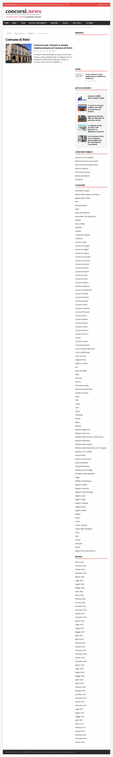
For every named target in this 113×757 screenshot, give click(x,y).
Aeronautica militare (82, 191)
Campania (78, 238)
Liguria (77, 411)
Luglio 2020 (79, 580)
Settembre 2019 (81, 617)
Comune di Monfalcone (83, 290)
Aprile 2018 (79, 680)
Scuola (65, 23)
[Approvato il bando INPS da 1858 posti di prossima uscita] (82, 118)
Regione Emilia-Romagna (84, 492)
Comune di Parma (81, 301)
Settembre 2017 (81, 705)
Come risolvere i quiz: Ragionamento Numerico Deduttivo (96, 76)
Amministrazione (81, 205)
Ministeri (54, 23)
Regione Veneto (81, 510)
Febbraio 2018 (80, 687)
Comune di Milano (81, 283)
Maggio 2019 (80, 632)
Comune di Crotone (82, 264)
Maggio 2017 (80, 716)
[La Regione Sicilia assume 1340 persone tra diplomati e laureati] (82, 128)
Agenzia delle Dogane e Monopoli (87, 194)
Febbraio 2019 (80, 643)
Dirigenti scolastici (81, 363)
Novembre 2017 (81, 698)
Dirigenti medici (80, 360)
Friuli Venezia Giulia (82, 385)
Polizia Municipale (81, 463)
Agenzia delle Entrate (82, 198)
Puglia (77, 477)
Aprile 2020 (79, 591)
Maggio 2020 (80, 588)
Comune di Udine (81, 327)
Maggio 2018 (80, 676)
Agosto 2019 (79, 621)
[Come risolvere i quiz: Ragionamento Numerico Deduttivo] (79, 76)
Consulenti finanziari (82, 345)
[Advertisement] (91, 51)
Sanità (77, 518)
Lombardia (79, 415)
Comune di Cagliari (82, 249)
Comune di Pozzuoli (82, 312)
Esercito (78, 382)
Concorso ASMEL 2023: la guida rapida (96, 97)
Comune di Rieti (80, 316)
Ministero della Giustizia (83, 444)
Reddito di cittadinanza (83, 481)
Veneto (77, 547)
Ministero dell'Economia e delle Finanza (89, 437)
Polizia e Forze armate (37, 23)
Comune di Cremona (82, 261)
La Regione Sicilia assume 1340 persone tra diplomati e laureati (96, 128)
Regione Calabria (81, 485)
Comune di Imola (81, 275)
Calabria (78, 231)
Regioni (77, 514)
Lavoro (77, 404)
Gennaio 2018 (80, 691)
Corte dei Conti (80, 356)
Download (79, 179)
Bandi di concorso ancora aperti (86, 161)
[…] (61, 62)
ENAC (77, 374)
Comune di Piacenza (82, 308)
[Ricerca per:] (96, 27)
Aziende (78, 220)
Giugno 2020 (79, 584)
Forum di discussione (82, 172)
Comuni (31, 33)
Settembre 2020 (81, 573)
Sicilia (77, 532)
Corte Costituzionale (82, 352)
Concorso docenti (81, 341)
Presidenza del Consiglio (83, 470)
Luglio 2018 (79, 669)
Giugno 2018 (79, 672)
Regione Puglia (80, 499)
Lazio (77, 407)
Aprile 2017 (79, 720)
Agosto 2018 (79, 665)
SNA (76, 536)
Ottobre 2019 (80, 613)
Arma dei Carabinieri (82, 213)
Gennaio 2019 (80, 647)
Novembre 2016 (81, 738)
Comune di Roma (81, 323)
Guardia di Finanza (81, 393)
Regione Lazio (80, 496)
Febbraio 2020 (80, 599)
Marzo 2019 (79, 639)
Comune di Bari (80, 242)
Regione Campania (82, 488)
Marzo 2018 (79, 683)
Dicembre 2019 (80, 606)
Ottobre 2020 (80, 569)
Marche (78, 418)
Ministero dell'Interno (82, 441)
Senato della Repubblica (83, 529)
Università (78, 543)
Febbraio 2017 (80, 727)
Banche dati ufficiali (82, 176)
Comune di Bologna (82, 246)
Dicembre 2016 (80, 735)
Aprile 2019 (79, 636)
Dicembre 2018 (80, 650)
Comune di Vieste (81, 334)
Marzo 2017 (79, 724)
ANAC (77, 209)
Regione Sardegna (81, 503)
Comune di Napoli (81, 294)
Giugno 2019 (79, 628)
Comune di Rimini (81, 319)
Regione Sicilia (80, 507)
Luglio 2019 (79, 624)
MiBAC (77, 422)
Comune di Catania (82, 253)
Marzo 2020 (79, 595)
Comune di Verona (81, 330)
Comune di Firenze (82, 268)
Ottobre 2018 (80, 658)
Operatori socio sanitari (83, 452)
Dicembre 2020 (80, 566)
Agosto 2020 (79, 577)
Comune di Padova (82, 297)
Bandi (14, 23)
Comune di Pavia (81, 305)
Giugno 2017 (79, 713)
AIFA (76, 202)
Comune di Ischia (81, 279)
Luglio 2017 (79, 709)
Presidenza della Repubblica (85, 474)
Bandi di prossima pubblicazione (86, 165)
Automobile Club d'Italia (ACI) (85, 216)
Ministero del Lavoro (82, 433)
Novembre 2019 (81, 610)
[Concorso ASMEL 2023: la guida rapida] (82, 98)
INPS (77, 400)
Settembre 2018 (81, 661)
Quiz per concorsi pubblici (84, 157)
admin (53, 51)
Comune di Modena (82, 286)
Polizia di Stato (80, 455)
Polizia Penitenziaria (82, 466)
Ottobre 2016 (80, 742)
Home (7, 23)
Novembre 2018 (81, 654)
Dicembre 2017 (80, 694)
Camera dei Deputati (82, 235)
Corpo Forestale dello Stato (85, 349)
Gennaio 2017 (80, 731)
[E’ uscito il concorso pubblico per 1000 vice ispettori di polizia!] (82, 107)
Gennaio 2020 (80, 602)
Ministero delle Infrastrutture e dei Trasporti (90, 448)
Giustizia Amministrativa (83, 389)
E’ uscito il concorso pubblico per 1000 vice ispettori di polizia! (96, 108)
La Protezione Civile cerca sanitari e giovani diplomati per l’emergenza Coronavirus (96, 140)
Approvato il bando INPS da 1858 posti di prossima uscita (96, 118)
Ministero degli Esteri (82, 430)
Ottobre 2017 (80, 702)
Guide (23, 23)
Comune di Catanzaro (83, 257)
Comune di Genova (82, 272)
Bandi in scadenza (81, 168)
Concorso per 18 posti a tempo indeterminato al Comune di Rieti (53, 46)
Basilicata (78, 227)
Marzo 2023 (79, 562)
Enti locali (77, 23)
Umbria (77, 540)
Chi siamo (89, 23)
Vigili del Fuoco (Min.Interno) (85, 551)
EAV (76, 367)
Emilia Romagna (81, 371)
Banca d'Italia (80, 224)
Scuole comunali (81, 525)
